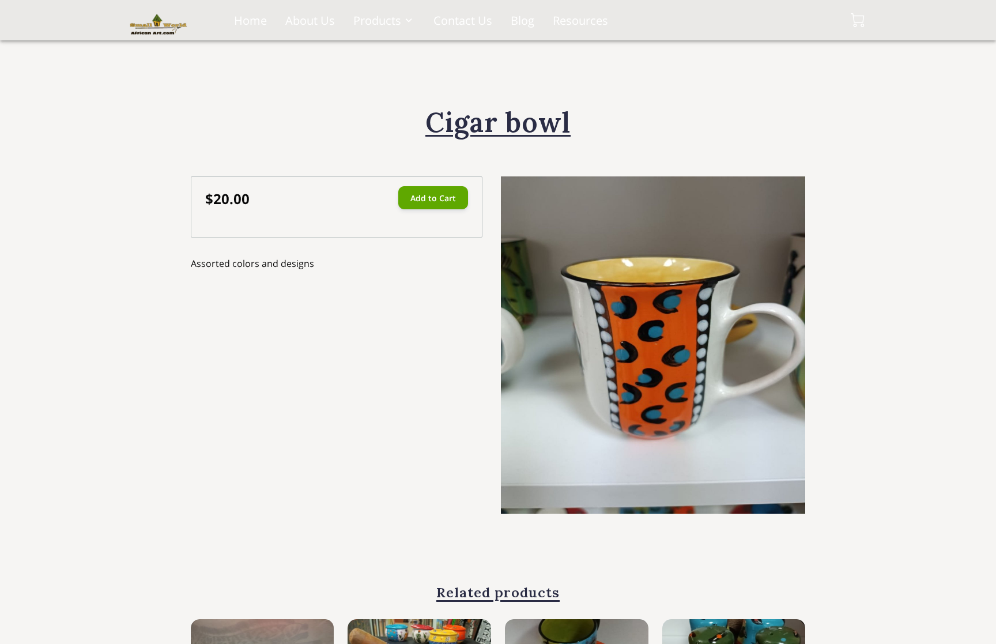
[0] (858, 20)
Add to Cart (433, 198)
